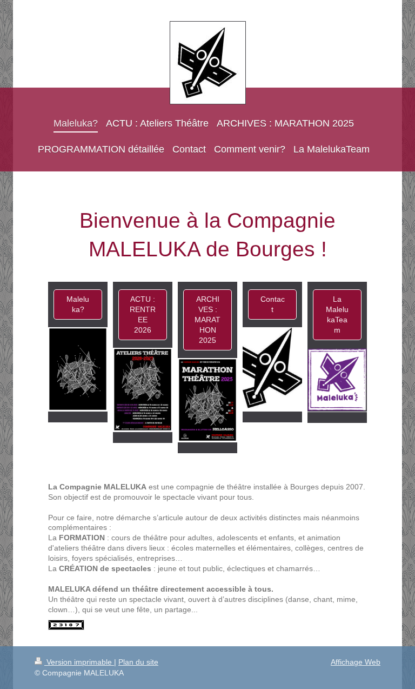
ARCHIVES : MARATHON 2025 (207, 320)
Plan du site (138, 662)
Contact (272, 304)
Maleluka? (77, 304)
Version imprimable (79, 662)
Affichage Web (355, 662)
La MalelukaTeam (337, 314)
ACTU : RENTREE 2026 (143, 314)
